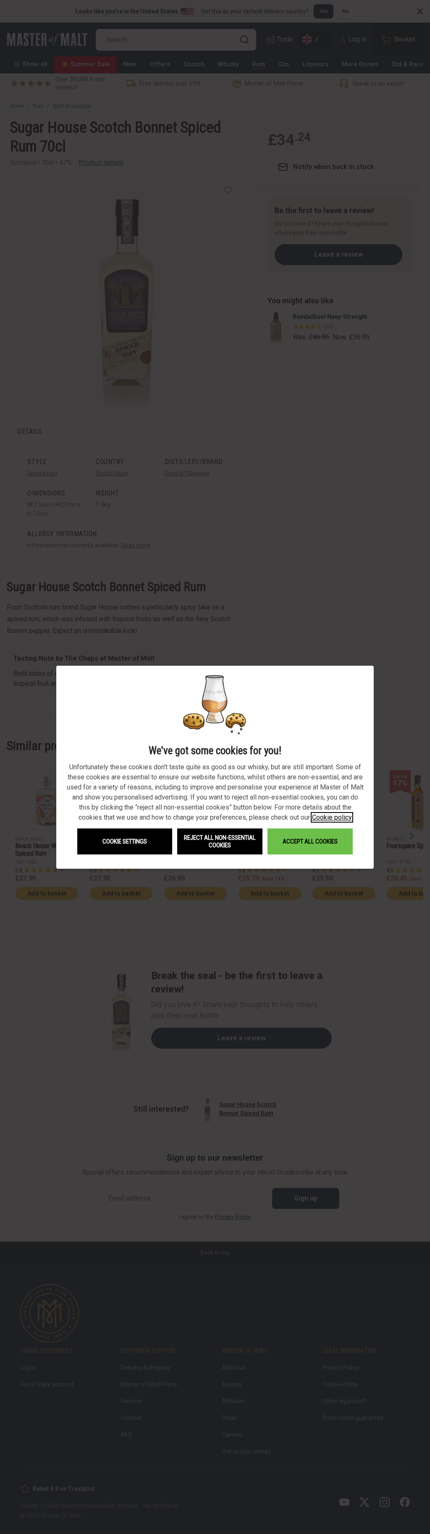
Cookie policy (332, 817)
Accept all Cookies (310, 841)
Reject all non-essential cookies (220, 841)
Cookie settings (124, 841)
